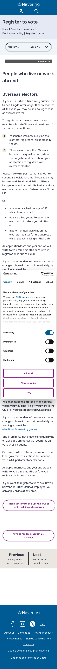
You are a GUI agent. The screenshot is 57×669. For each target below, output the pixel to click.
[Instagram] (23, 624)
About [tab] (49, 282)
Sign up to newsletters (38, 638)
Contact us (24, 632)
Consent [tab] (7, 282)
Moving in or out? (43, 632)
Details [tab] (20, 282)
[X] (32, 624)
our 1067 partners (21, 297)
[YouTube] (42, 624)
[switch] (49, 341)
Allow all (28, 373)
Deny (28, 392)
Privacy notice (14, 638)
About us (9, 632)
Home (5, 29)
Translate (28, 644)
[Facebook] (13, 624)
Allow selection (28, 383)
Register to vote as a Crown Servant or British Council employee (29, 505)
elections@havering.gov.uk (19, 429)
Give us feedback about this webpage (28, 536)
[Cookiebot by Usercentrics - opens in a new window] (41, 274)
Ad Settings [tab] (35, 282)
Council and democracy (22, 29)
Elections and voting (12, 33)
